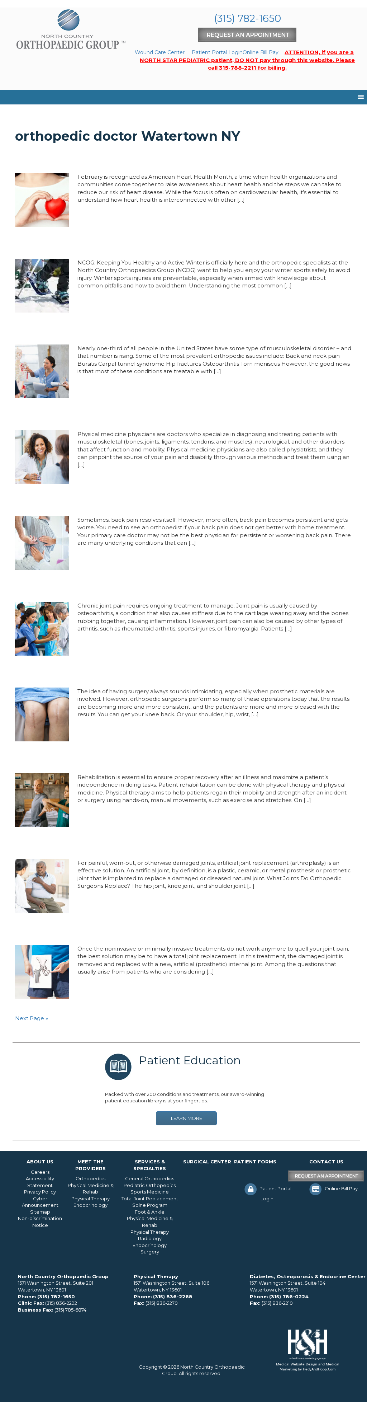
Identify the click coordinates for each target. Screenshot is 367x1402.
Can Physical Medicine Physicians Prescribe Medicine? (144, 416)
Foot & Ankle (150, 1212)
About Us (40, 1161)
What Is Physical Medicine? (80, 759)
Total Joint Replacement (149, 1198)
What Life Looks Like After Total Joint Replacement (139, 931)
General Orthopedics (149, 1178)
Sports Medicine (149, 1192)
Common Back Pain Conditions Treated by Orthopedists (150, 502)
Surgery (149, 1252)
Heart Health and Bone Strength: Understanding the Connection (171, 159)
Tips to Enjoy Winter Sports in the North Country (132, 245)
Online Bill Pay (260, 52)
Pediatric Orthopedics (150, 1185)
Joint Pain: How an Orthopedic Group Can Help (127, 588)
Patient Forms (255, 1161)
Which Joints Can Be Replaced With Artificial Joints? (141, 845)
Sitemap (40, 1212)
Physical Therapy (90, 1198)
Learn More (186, 1118)
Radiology (150, 1238)
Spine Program (149, 1205)
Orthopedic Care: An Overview (87, 330)
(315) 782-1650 (247, 18)
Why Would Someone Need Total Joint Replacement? (143, 674)
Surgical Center (207, 1161)
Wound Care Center (160, 52)
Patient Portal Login (217, 52)
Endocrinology (90, 1205)
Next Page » (31, 1018)
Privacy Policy (40, 1192)
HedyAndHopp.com (319, 1368)
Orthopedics (90, 1178)
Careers (40, 1172)
